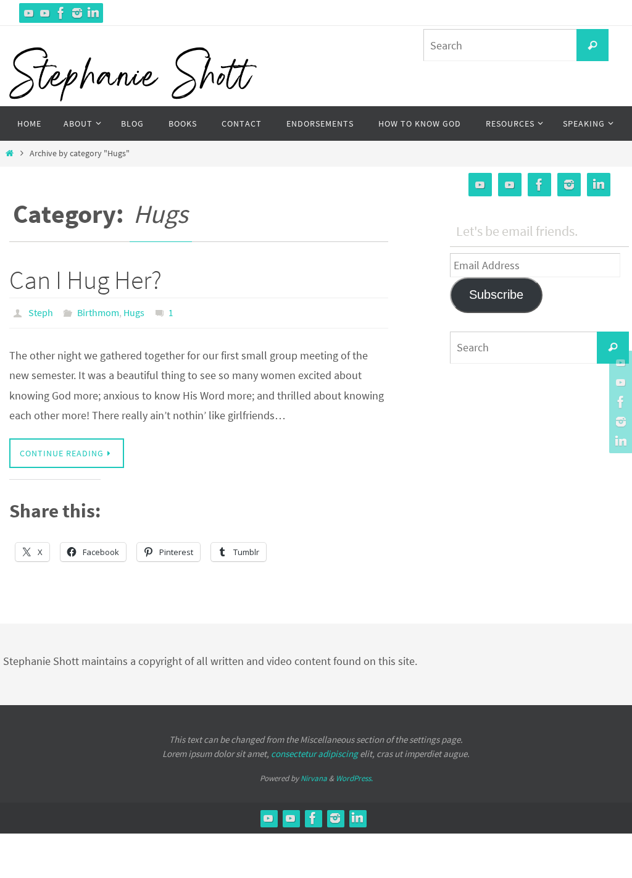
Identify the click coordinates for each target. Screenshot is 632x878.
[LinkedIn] (93, 13)
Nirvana (314, 776)
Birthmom (98, 311)
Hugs (133, 311)
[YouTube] (29, 13)
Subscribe (496, 294)
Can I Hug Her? (85, 280)
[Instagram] (77, 13)
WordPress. (354, 776)
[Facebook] (61, 13)
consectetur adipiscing (314, 750)
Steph (40, 311)
